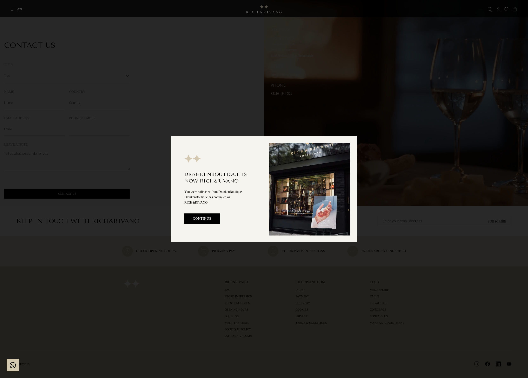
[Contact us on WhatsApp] (13, 365)
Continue (202, 218)
